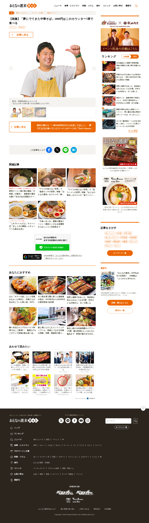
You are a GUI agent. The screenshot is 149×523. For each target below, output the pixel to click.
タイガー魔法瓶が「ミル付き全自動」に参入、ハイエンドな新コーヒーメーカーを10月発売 (128, 123)
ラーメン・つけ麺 (37, 13)
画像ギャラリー (52, 13)
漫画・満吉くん (68, 468)
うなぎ (50, 445)
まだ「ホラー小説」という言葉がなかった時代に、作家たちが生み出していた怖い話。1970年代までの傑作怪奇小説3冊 (22, 300)
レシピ (94, 457)
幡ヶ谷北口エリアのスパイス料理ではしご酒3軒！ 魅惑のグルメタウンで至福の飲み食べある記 (22, 330)
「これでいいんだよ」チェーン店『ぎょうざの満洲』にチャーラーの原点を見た (22, 226)
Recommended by (80, 398)
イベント (55, 439)
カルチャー (85, 457)
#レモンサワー (111, 237)
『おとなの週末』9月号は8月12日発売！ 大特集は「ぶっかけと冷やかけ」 (127, 276)
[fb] (74, 420)
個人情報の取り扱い (68, 509)
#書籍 (124, 241)
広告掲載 (107, 509)
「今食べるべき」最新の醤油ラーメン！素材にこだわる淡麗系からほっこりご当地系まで (51, 224)
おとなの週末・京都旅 (41, 462)
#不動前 (123, 237)
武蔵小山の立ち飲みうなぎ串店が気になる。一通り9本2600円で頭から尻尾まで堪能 (128, 77)
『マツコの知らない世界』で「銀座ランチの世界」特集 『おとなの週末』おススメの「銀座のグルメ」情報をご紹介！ (51, 192)
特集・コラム (87, 6)
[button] (11, 68)
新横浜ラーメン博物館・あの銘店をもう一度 (22, 188)
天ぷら (58, 445)
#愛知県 (116, 241)
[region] (52, 79)
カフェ (89, 445)
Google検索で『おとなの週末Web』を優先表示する (63, 255)
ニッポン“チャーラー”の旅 (16, 221)
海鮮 (41, 474)
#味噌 (107, 241)
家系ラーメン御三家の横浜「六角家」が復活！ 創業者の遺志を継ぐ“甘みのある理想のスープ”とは (22, 194)
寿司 (35, 445)
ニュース (58, 6)
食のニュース (38, 439)
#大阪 (119, 233)
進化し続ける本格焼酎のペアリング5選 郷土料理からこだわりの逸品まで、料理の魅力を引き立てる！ (81, 331)
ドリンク (79, 474)
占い (35, 457)
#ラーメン (13, 27)
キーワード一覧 (121, 427)
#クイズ (133, 241)
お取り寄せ (118, 6)
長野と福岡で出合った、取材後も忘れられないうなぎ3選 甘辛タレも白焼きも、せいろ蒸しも (81, 300)
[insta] (88, 420)
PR (63, 439)
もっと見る (133, 131)
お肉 (35, 474)
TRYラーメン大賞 (21, 451)
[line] (68, 420)
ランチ (81, 445)
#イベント (109, 233)
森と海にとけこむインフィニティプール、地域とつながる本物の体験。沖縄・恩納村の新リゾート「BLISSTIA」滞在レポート (51, 330)
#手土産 (127, 233)
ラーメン (66, 445)
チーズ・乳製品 (67, 474)
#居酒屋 (133, 237)
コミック (106, 6)
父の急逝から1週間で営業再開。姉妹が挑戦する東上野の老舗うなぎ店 (128, 65)
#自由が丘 (22, 27)
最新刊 (128, 6)
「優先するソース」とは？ (53, 258)
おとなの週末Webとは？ (47, 509)
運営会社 (97, 509)
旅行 (98, 6)
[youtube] (81, 420)
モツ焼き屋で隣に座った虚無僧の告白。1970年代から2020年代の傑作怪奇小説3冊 (51, 299)
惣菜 (47, 474)
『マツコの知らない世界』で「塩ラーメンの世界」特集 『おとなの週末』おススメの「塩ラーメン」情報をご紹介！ (81, 193)
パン (74, 445)
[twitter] (61, 420)
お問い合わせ (84, 509)
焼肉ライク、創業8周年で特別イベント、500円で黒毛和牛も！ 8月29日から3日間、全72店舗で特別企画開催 (128, 100)
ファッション (73, 457)
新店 (47, 439)
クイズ (42, 457)
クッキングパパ (39, 468)
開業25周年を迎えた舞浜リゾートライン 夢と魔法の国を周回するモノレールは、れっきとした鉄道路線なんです (128, 112)
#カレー (108, 246)
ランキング (19, 434)
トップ (17, 428)
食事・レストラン (71, 6)
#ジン (117, 246)
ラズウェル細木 (53, 468)
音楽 (54, 457)
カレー (42, 445)
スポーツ (62, 457)
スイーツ (98, 445)
